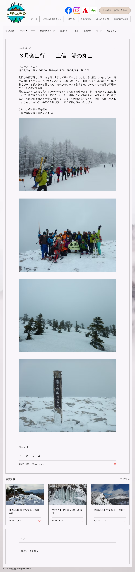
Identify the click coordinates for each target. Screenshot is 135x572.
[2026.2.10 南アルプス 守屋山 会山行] (25, 494)
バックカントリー (27, 31)
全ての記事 (10, 31)
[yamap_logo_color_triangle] (85, 10)
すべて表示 (124, 479)
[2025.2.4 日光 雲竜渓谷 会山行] (68, 494)
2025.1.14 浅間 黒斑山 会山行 (110, 510)
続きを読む (111, 31)
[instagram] (76, 10)
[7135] (93, 10)
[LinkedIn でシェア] (33, 456)
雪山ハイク (64, 31)
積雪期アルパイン (47, 31)
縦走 (76, 31)
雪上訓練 (87, 31)
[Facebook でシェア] (20, 456)
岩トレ (99, 31)
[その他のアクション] (114, 48)
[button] (71, 19)
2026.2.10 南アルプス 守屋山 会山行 (24, 511)
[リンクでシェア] (39, 456)
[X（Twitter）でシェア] (26, 456)
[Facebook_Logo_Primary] (68, 10)
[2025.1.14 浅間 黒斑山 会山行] (110, 494)
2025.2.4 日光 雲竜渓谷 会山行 (67, 512)
